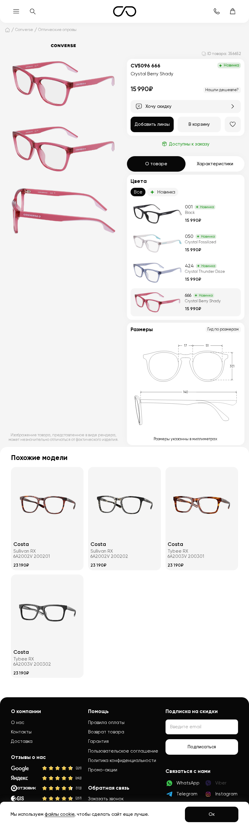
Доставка (21, 741)
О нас (17, 722)
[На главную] (7, 29)
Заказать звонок (106, 798)
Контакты (21, 732)
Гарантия (98, 741)
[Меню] (16, 11)
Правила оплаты (106, 722)
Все (138, 192)
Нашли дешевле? (222, 90)
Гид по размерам (223, 329)
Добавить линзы (152, 124)
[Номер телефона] (217, 11)
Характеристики (215, 163)
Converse (24, 29)
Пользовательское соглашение (123, 751)
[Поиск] (32, 11)
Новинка (166, 192)
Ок (212, 814)
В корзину (199, 124)
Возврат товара (106, 732)
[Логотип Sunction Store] (125, 11)
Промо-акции (102, 770)
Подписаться (202, 747)
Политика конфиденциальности (122, 760)
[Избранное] (233, 124)
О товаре (156, 163)
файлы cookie (59, 814)
